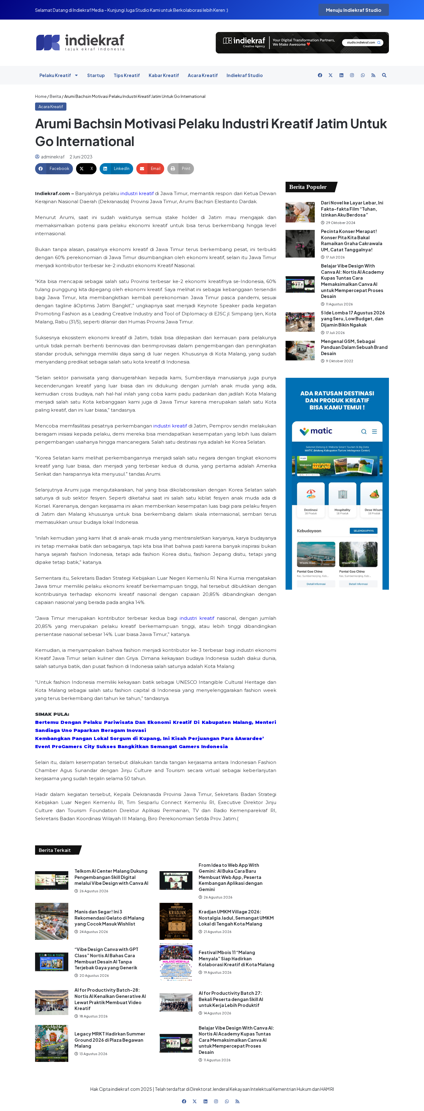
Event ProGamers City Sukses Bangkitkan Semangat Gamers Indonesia (131, 746)
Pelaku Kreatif (55, 75)
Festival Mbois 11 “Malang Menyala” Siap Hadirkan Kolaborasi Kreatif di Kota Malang (236, 958)
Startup (96, 75)
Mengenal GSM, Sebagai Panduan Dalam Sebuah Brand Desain (354, 347)
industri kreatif (137, 193)
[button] (54, 168)
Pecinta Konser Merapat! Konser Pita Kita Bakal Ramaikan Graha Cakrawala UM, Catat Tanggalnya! (351, 240)
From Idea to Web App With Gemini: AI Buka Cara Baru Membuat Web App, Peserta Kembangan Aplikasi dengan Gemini (231, 877)
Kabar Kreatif (164, 75)
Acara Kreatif (203, 75)
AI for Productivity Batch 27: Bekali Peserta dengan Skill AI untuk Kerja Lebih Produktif (231, 999)
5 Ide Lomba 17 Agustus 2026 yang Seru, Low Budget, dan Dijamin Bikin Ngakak (353, 318)
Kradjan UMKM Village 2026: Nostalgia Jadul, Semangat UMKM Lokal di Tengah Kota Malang (236, 917)
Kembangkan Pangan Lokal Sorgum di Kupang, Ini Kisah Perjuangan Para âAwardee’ (149, 738)
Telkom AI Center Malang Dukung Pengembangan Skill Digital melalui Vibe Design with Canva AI (111, 877)
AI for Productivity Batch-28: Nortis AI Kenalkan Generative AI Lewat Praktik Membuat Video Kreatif (110, 999)
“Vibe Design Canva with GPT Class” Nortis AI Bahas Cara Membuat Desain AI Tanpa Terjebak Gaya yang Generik (106, 958)
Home (41, 96)
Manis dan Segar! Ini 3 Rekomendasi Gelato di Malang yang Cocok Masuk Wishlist (109, 917)
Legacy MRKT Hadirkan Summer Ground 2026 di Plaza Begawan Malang (109, 1040)
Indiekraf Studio (245, 75)
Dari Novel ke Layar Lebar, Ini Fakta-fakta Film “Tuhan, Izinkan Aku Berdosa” (352, 208)
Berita (55, 96)
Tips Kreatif (127, 75)
